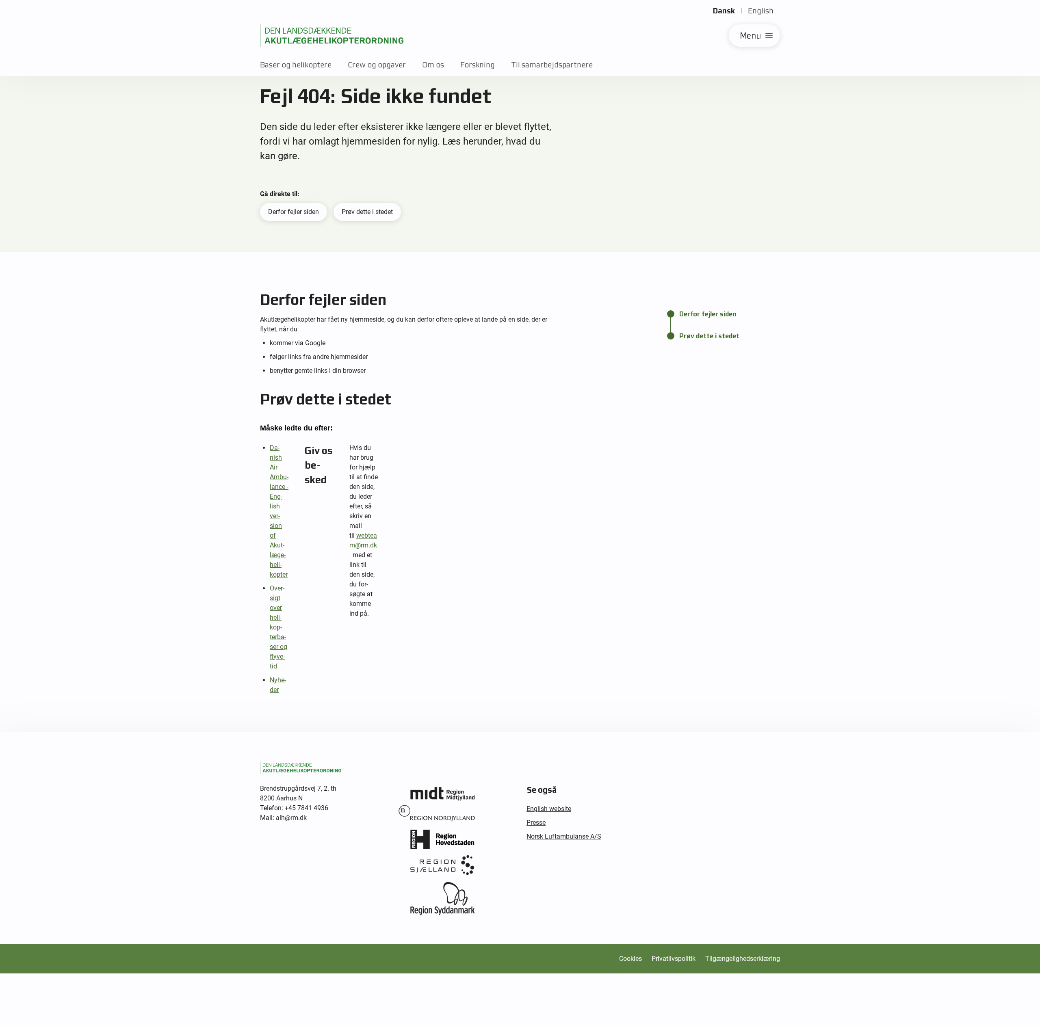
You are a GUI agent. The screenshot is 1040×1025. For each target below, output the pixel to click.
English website (548, 809)
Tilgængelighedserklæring (742, 958)
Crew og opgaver (377, 64)
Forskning (477, 64)
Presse (536, 822)
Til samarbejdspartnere (552, 64)
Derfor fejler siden (293, 212)
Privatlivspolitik (674, 958)
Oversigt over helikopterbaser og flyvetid (278, 627)
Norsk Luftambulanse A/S (563, 836)
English (761, 10)
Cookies (630, 958)
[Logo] (331, 35)
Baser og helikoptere (296, 64)
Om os (433, 64)
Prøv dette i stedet (367, 212)
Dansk (724, 10)
